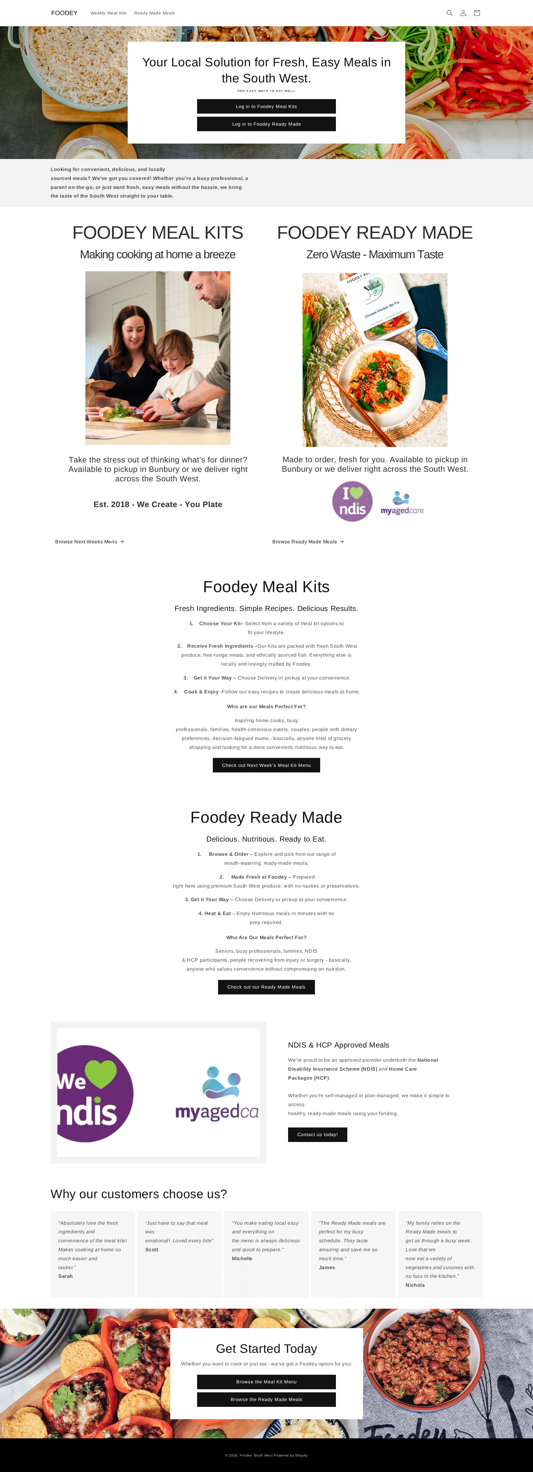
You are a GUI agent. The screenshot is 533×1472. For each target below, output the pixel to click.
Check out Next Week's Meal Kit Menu (266, 765)
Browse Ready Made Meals (304, 541)
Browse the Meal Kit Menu (266, 1381)
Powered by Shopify (291, 1455)
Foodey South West (256, 1455)
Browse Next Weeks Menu (86, 541)
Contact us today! (317, 1134)
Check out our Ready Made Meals (266, 986)
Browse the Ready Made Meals (267, 1399)
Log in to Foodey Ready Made (266, 124)
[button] (450, 13)
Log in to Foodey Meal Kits (266, 106)
